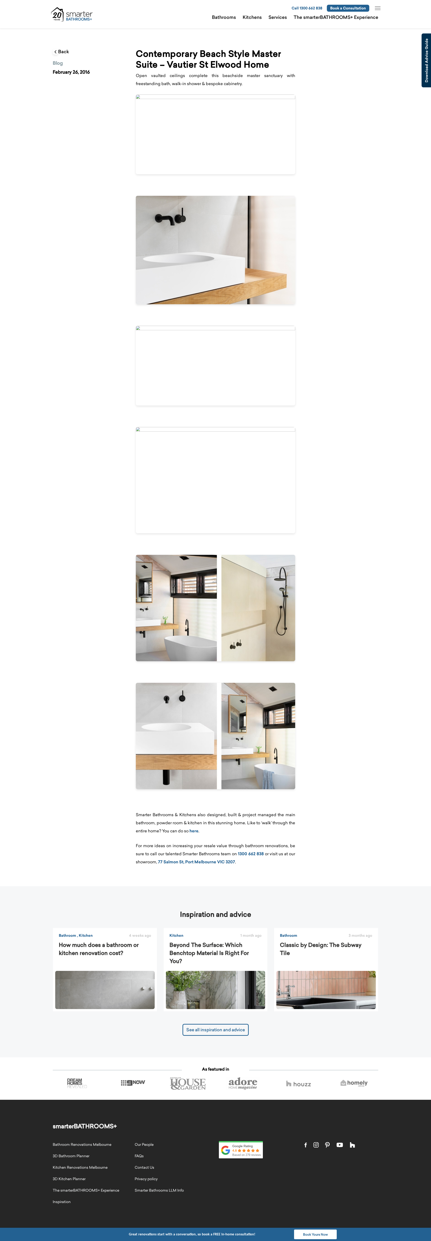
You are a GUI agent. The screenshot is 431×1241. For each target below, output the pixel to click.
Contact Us (144, 1167)
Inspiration (62, 1201)
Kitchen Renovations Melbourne (80, 1167)
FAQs (139, 1155)
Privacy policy (146, 1178)
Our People (144, 1144)
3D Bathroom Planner (71, 1155)
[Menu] (378, 8)
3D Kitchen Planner (69, 1178)
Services (277, 17)
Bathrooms (224, 17)
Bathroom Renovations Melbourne (82, 1144)
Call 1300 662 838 (307, 8)
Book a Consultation (348, 8)
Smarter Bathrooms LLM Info (159, 1190)
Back (63, 51)
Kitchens (252, 17)
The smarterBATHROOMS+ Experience (336, 17)
